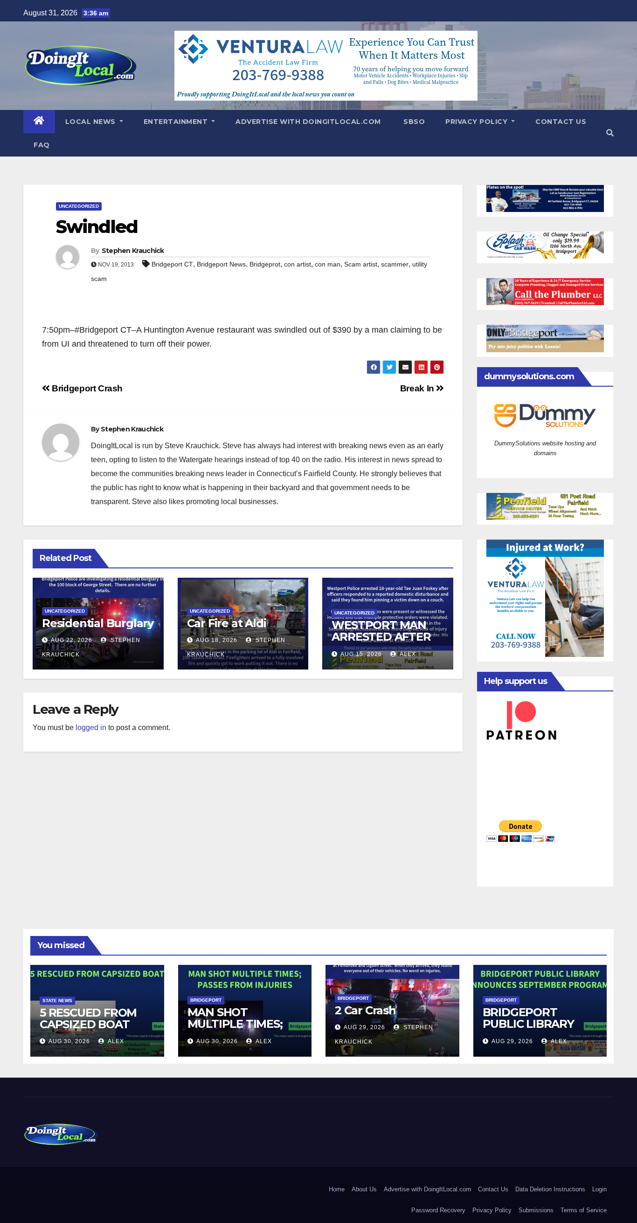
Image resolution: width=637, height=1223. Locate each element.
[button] (610, 133)
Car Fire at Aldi (226, 623)
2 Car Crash (365, 1010)
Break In (418, 388)
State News (57, 1000)
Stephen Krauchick (133, 250)
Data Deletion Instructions (550, 1189)
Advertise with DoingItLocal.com (308, 121)
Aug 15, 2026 (361, 654)
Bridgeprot (264, 264)
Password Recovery (438, 1210)
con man (327, 264)
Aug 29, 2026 (364, 1027)
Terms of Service (584, 1210)
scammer (395, 264)
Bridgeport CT (172, 264)
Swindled (97, 227)
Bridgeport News (221, 264)
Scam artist (360, 264)
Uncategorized (79, 206)
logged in (91, 727)
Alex (407, 654)
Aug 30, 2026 (69, 1041)
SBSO (413, 121)
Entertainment (177, 121)
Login (599, 1189)
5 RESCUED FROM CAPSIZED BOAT (88, 1018)
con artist (297, 264)
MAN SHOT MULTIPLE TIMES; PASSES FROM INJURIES (235, 1029)
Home (337, 1189)
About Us (364, 1189)
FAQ (42, 145)
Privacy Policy (477, 121)
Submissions (536, 1210)
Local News (91, 121)
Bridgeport (206, 1000)
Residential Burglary (97, 623)
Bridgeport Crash (86, 388)
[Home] (39, 121)
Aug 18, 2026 (216, 640)
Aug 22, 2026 (71, 640)
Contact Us (560, 121)
